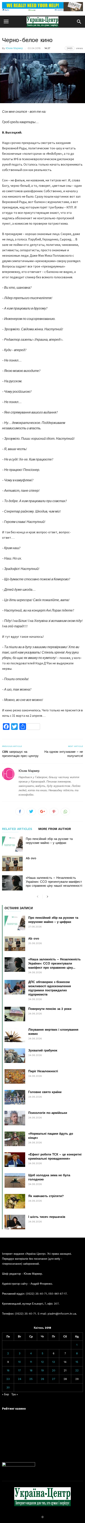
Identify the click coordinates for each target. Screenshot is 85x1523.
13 (53, 1361)
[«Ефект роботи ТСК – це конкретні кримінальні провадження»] (15, 1159)
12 (42, 1361)
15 (77, 1361)
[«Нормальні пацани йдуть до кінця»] (15, 1139)
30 (8, 1387)
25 (31, 1379)
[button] (79, 22)
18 (31, 1370)
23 (8, 1379)
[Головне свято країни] (15, 1097)
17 (19, 1370)
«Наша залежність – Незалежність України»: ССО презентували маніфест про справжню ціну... (54, 963)
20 (53, 1370)
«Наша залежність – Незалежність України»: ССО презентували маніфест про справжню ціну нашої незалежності (54, 882)
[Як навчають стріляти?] (15, 1201)
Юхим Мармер (14, 48)
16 (8, 1370)
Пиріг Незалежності (43, 1071)
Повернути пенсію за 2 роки (49, 1009)
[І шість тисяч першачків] (15, 1222)
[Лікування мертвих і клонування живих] (15, 1035)
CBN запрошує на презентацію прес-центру (20, 754)
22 (77, 1370)
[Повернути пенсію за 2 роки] (15, 1014)
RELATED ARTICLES (17, 829)
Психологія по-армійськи (47, 1113)
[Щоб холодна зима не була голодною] (15, 1180)
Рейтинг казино (14, 1408)
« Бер (5, 1394)
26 (42, 1379)
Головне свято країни (44, 1092)
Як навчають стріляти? (46, 1196)
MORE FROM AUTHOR (54, 829)
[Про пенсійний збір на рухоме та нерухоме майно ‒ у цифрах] (12, 844)
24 (19, 1379)
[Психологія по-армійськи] (15, 1118)
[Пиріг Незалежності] (15, 1076)
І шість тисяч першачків (46, 1217)
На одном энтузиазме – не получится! (63, 754)
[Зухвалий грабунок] (15, 1055)
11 (31, 1361)
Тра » (14, 1394)
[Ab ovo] (12, 863)
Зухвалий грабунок (42, 1050)
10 (19, 1361)
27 (53, 1379)
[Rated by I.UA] (18, 1465)
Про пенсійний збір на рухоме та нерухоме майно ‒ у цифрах (49, 841)
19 (42, 1370)
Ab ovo (31, 858)
